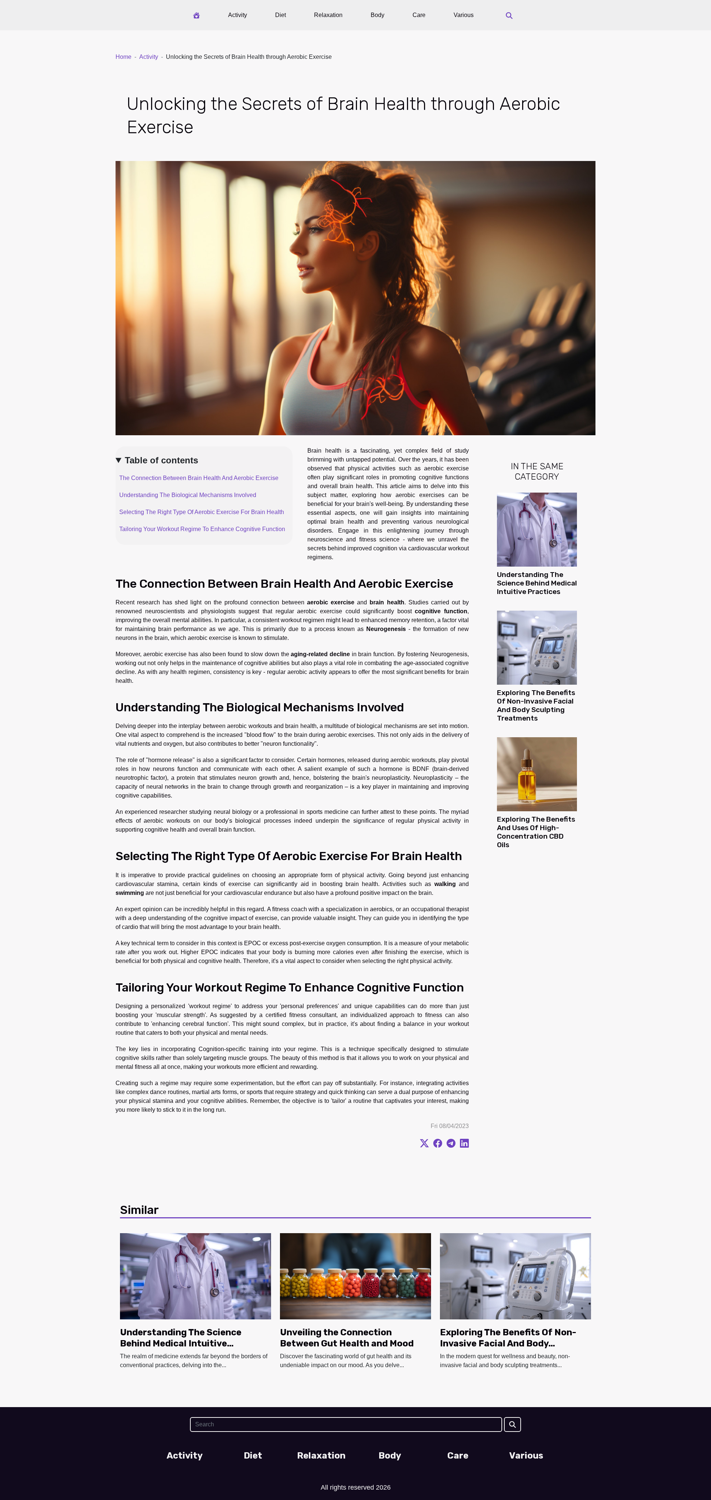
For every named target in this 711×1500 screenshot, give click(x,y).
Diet (280, 15)
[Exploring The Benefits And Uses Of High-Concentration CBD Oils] (537, 774)
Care (419, 15)
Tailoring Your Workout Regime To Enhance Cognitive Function (202, 529)
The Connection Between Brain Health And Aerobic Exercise (198, 478)
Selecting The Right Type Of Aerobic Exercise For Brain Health (201, 512)
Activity (237, 15)
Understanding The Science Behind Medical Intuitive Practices (537, 583)
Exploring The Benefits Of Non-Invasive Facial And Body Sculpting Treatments (536, 705)
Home (123, 57)
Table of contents (161, 460)
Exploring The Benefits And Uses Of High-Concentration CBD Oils (536, 832)
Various (464, 15)
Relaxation (328, 15)
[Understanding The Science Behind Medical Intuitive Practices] (537, 529)
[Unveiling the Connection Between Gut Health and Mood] (355, 1275)
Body (377, 15)
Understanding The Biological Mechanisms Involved (187, 495)
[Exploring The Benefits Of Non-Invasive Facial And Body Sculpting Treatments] (537, 647)
